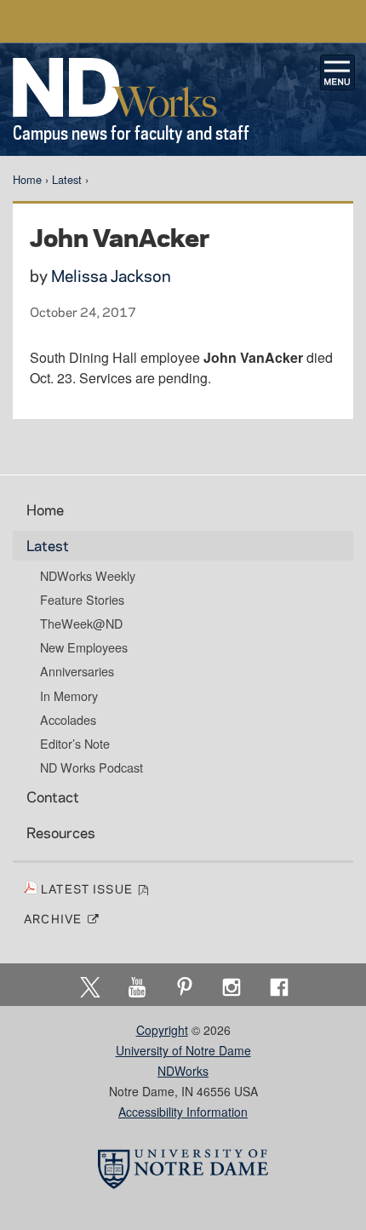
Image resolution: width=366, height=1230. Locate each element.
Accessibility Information (183, 1111)
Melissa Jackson (111, 275)
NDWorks (183, 1070)
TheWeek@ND (81, 623)
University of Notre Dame (183, 1050)
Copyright (162, 1029)
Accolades (68, 719)
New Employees (84, 647)
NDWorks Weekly (87, 575)
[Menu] (338, 72)
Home (27, 179)
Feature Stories (82, 599)
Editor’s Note (75, 743)
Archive (55, 918)
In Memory (69, 695)
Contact (52, 796)
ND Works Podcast (91, 767)
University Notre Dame (183, 21)
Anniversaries (77, 671)
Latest (67, 179)
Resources (60, 832)
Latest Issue (89, 888)
